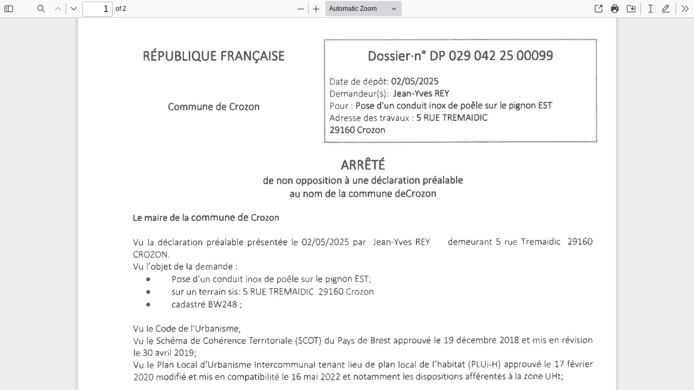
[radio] (650, 8)
